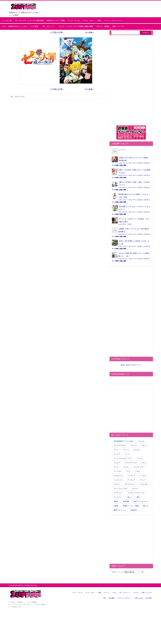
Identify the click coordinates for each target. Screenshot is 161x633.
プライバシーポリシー (124, 598)
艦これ (145, 506)
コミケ (128, 471)
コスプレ (126, 467)
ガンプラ (117, 454)
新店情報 (126, 501)
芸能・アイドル (118, 26)
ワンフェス (117, 497)
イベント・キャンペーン (113, 20)
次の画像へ (89, 32)
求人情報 (149, 598)
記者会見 (133, 510)
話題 (99, 20)
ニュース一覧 (7, 20)
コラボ (137, 471)
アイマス (133, 445)
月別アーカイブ (117, 572)
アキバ (143, 445)
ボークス (135, 488)
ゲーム (116, 467)
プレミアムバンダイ (120, 488)
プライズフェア (129, 484)
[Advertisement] (131, 81)
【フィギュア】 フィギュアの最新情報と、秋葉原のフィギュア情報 (40, 20)
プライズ (117, 484)
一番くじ (129, 497)
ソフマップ (131, 476)
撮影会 (116, 501)
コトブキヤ (117, 471)
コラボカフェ (118, 476)
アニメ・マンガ (74, 20)
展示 (138, 497)
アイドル (141, 441)
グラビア (117, 463)
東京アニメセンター (140, 501)
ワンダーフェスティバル (135, 493)
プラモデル (143, 484)
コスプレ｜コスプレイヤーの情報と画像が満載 (75, 26)
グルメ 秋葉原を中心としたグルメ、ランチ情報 (21, 26)
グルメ (143, 463)
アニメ (116, 450)
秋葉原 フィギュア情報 (131, 506)
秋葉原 (116, 506)
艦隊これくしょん (120, 510)
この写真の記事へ (56, 32)
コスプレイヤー (139, 467)
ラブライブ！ (118, 493)
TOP (104, 598)
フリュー (143, 480)
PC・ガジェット (49, 26)
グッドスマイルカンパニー (123, 458)
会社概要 (111, 598)
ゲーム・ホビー (88, 20)
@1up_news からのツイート (131, 365)
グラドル (140, 458)
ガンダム (137, 450)
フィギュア (131, 480)
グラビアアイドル (130, 463)
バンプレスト (118, 480)
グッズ (126, 454)
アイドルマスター (120, 445)
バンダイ (143, 476)
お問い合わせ (138, 598)
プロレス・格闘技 (102, 26)
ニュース (121, 150)
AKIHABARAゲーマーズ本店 (123, 441)
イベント (126, 450)
